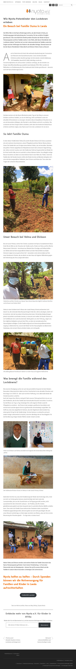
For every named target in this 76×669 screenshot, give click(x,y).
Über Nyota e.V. (8, 2)
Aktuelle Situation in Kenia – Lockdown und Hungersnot (13, 640)
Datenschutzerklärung (28, 663)
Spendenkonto (53, 663)
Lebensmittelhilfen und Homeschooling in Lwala (44, 640)
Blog (40, 2)
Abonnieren (44, 625)
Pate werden (26, 2)
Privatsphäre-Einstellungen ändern (65, 663)
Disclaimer (36, 663)
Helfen (35, 2)
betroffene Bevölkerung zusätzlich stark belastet (21, 65)
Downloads (42, 663)
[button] (15, 434)
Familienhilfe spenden (28, 595)
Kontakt (47, 2)
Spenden (18, 2)
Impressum (19, 663)
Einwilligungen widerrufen (67, 665)
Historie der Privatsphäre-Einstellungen (51, 665)
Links (47, 663)
